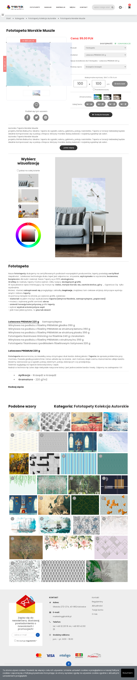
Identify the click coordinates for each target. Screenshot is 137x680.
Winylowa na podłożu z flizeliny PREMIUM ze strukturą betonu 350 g (49, 329)
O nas (94, 614)
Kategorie (19, 18)
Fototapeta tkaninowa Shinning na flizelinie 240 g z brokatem (46, 336)
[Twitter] (36, 117)
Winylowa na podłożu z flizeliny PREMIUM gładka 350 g (41, 325)
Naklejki (48, 7)
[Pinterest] (45, 117)
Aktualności (97, 605)
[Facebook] (27, 117)
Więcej (72, 7)
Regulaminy (97, 601)
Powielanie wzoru (102, 90)
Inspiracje (60, 7)
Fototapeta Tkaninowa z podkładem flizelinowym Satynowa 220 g (49, 343)
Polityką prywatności (34, 673)
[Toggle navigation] (2, 15)
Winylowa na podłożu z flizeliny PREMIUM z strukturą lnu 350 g (46, 339)
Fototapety (35, 7)
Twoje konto (97, 610)
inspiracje (67, 290)
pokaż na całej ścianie (29, 170)
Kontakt (83, 7)
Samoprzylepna (52, 321)
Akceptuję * (27, 641)
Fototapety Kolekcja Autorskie (101, 406)
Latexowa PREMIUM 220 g (23, 321)
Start (8, 18)
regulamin (31, 641)
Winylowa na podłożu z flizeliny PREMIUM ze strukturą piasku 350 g (49, 332)
